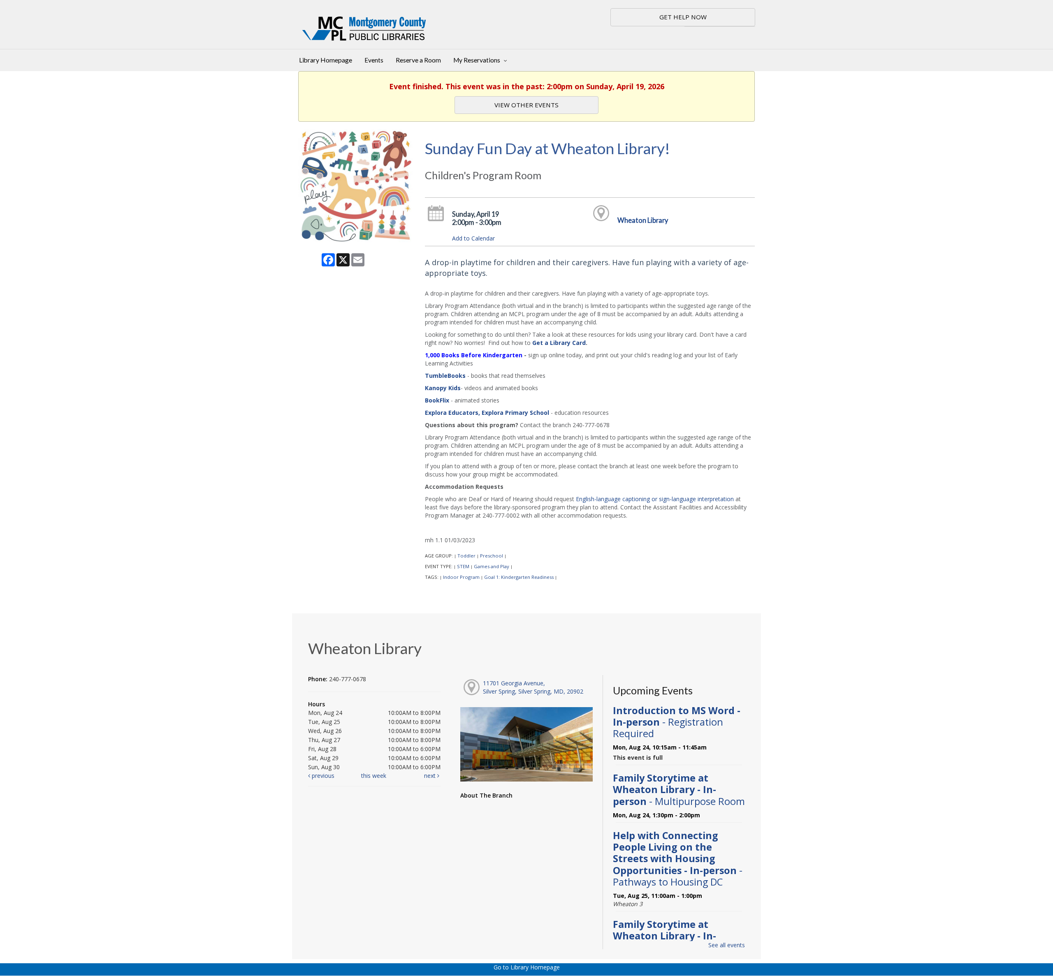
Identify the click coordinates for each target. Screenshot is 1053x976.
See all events (726, 945)
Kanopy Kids (443, 388)
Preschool (491, 556)
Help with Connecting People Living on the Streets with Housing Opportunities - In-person (677, 858)
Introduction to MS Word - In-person (676, 722)
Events (373, 60)
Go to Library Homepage (527, 967)
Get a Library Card (559, 343)
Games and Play (491, 566)
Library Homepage (325, 60)
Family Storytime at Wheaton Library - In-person (679, 789)
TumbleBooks (445, 375)
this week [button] (373, 775)
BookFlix (437, 400)
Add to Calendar (473, 238)
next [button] (430, 775)
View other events (526, 105)
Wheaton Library (642, 220)
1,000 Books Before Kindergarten (473, 355)
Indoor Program (461, 577)
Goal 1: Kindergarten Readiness (519, 577)
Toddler (466, 556)
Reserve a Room (418, 60)
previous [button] (322, 775)
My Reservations (477, 60)
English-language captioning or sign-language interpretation (655, 499)
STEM (463, 566)
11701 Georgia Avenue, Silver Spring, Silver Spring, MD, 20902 (533, 687)
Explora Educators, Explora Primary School (487, 412)
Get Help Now (683, 17)
